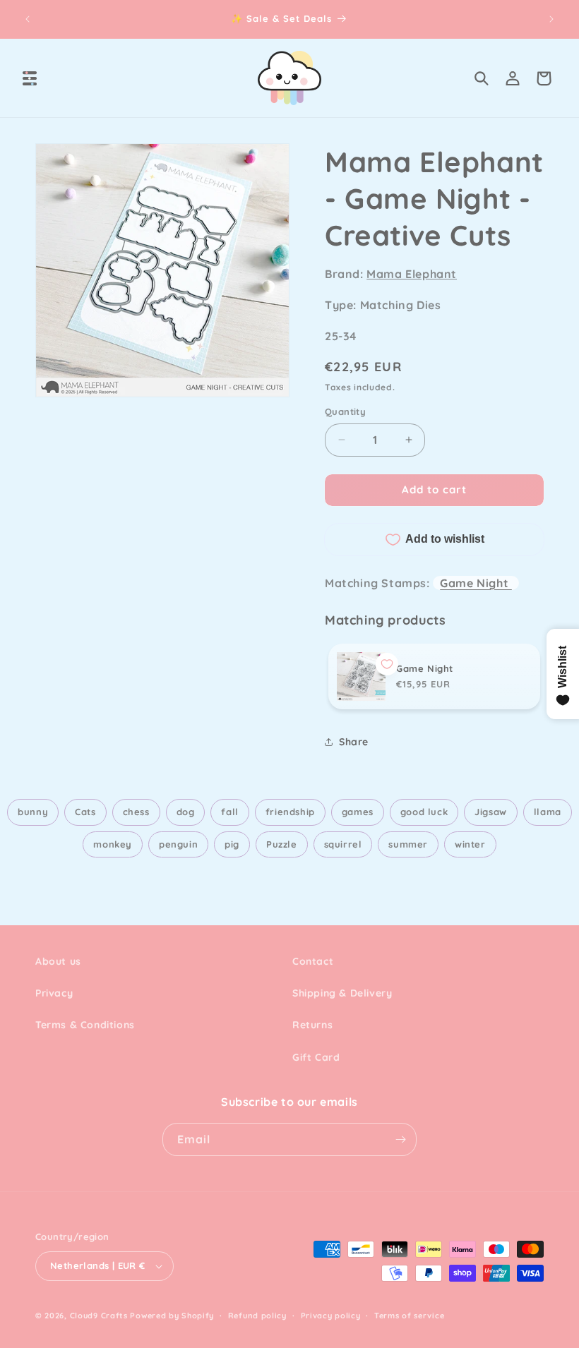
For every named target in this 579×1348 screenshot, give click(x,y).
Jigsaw (490, 811)
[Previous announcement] (27, 19)
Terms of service (409, 1315)
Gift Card (316, 1057)
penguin (178, 844)
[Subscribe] (400, 1139)
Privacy (54, 993)
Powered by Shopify (172, 1315)
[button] (29, 78)
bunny (33, 811)
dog (186, 811)
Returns (312, 1024)
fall (229, 811)
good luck (424, 811)
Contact (312, 961)
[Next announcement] (551, 19)
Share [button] (354, 741)
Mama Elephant (411, 274)
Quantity (345, 411)
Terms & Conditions (85, 1024)
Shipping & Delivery (342, 993)
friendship (290, 811)
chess (136, 811)
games (358, 811)
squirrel (343, 844)
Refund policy (257, 1315)
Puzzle (281, 844)
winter (470, 844)
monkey (112, 844)
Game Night (476, 583)
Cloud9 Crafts (99, 1315)
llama (547, 811)
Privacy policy (331, 1315)
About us (58, 961)
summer (408, 844)
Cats (85, 811)
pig (232, 844)
